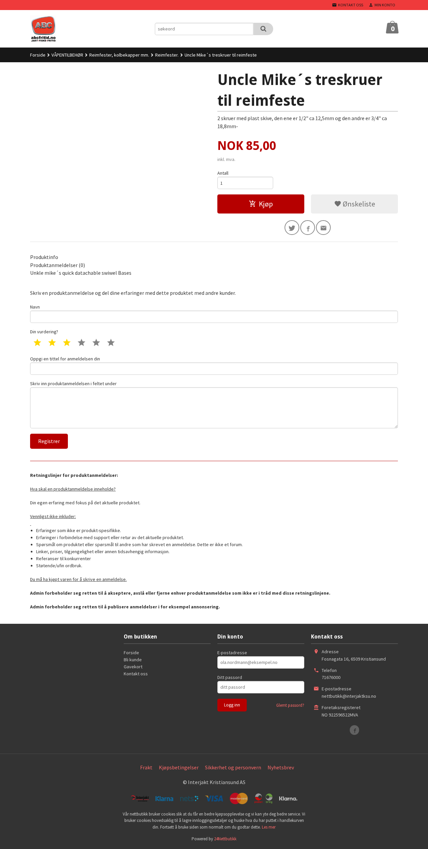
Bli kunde (133, 660)
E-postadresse (232, 653)
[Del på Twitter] (292, 227)
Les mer (269, 827)
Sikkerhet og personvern (233, 767)
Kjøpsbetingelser (179, 767)
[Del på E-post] (323, 227)
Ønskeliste (358, 203)
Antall (222, 173)
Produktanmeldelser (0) (57, 265)
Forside (37, 55)
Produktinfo (44, 257)
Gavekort (133, 667)
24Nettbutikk (225, 839)
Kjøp (266, 203)
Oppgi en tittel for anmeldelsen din (65, 359)
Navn (35, 307)
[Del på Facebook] (307, 227)
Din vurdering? (44, 332)
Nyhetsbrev (281, 767)
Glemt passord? (290, 705)
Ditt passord (229, 677)
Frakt (146, 767)
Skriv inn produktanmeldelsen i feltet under (73, 383)
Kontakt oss (136, 674)
